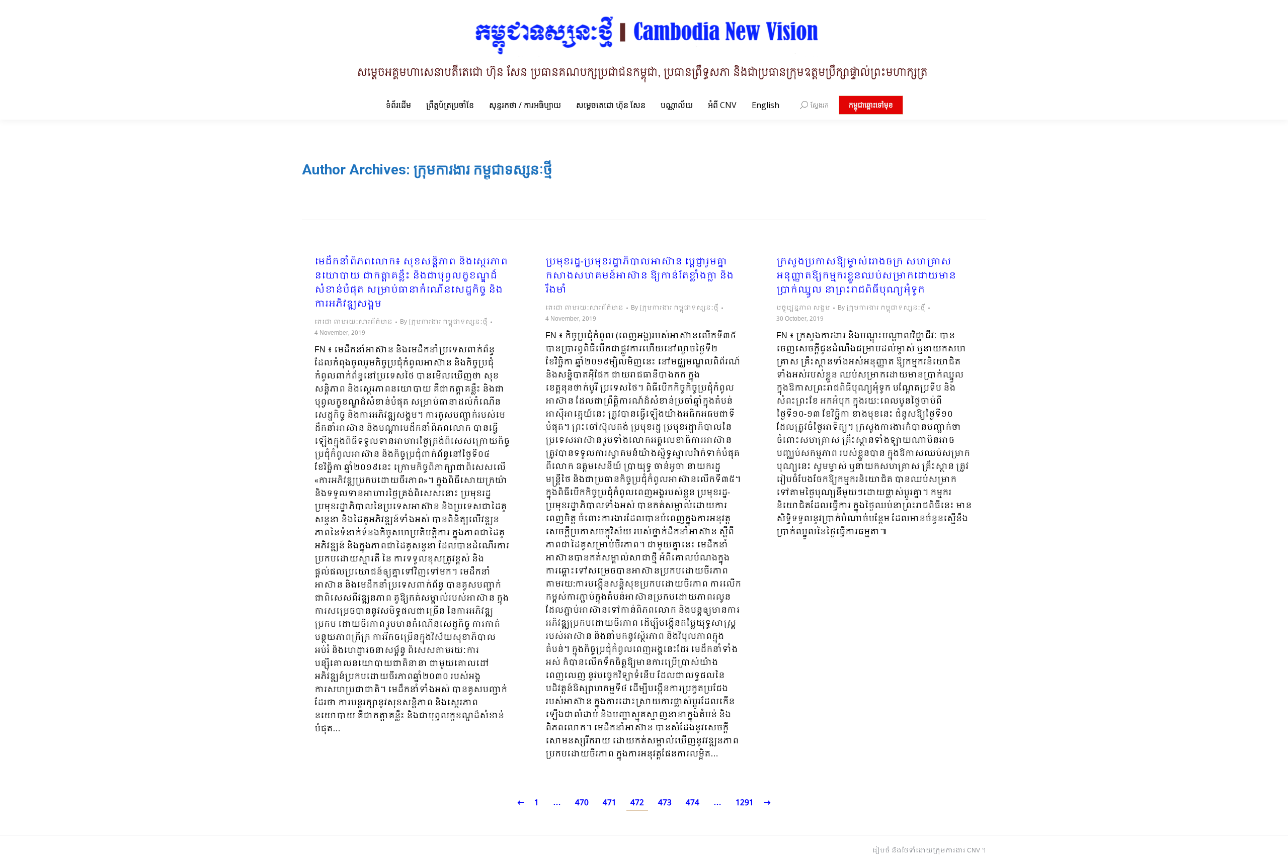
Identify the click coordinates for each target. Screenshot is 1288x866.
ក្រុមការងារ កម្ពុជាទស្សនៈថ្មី (483, 169)
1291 (745, 803)
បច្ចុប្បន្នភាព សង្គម (803, 308)
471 (609, 803)
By (444, 322)
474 (692, 803)
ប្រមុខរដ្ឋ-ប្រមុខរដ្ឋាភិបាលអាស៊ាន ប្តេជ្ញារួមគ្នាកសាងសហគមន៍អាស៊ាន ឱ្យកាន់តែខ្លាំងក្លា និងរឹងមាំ (639, 276)
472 (637, 803)
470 (582, 803)
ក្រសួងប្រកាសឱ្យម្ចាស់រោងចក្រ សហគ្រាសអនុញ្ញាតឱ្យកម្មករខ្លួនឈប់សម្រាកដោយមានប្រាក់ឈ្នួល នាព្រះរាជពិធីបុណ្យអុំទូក (866, 276)
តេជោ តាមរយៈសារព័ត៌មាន (353, 322)
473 (665, 803)
